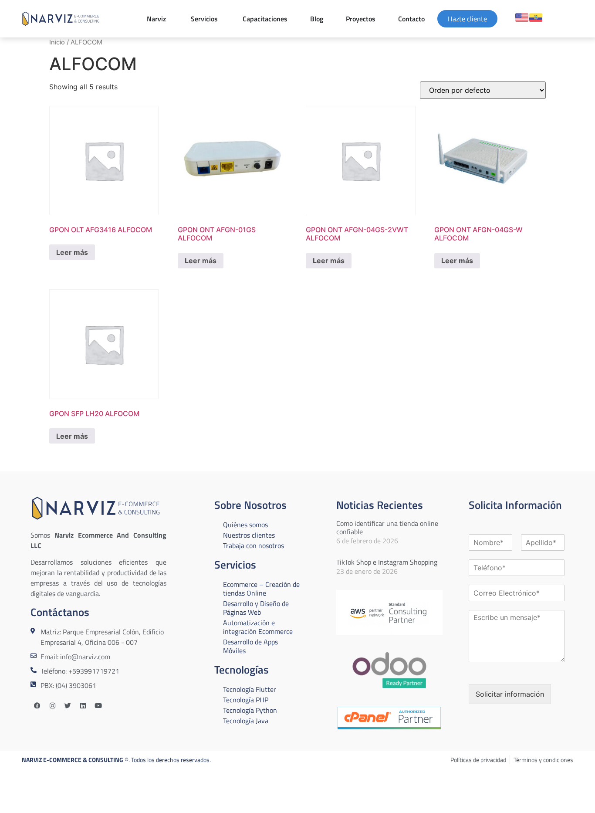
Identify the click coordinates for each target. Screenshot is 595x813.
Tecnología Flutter (249, 689)
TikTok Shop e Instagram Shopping (386, 562)
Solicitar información (510, 694)
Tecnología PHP (245, 699)
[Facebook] (37, 705)
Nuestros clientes (249, 535)
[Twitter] (67, 705)
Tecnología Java (245, 720)
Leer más (72, 252)
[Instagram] (52, 705)
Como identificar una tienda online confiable (387, 527)
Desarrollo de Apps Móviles (250, 646)
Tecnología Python (250, 710)
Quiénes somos (245, 524)
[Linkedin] (82, 705)
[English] (521, 17)
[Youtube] (98, 705)
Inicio (57, 42)
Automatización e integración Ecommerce (258, 627)
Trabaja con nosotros (253, 545)
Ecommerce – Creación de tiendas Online (261, 588)
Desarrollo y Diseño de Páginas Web (256, 607)
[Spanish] (535, 17)
